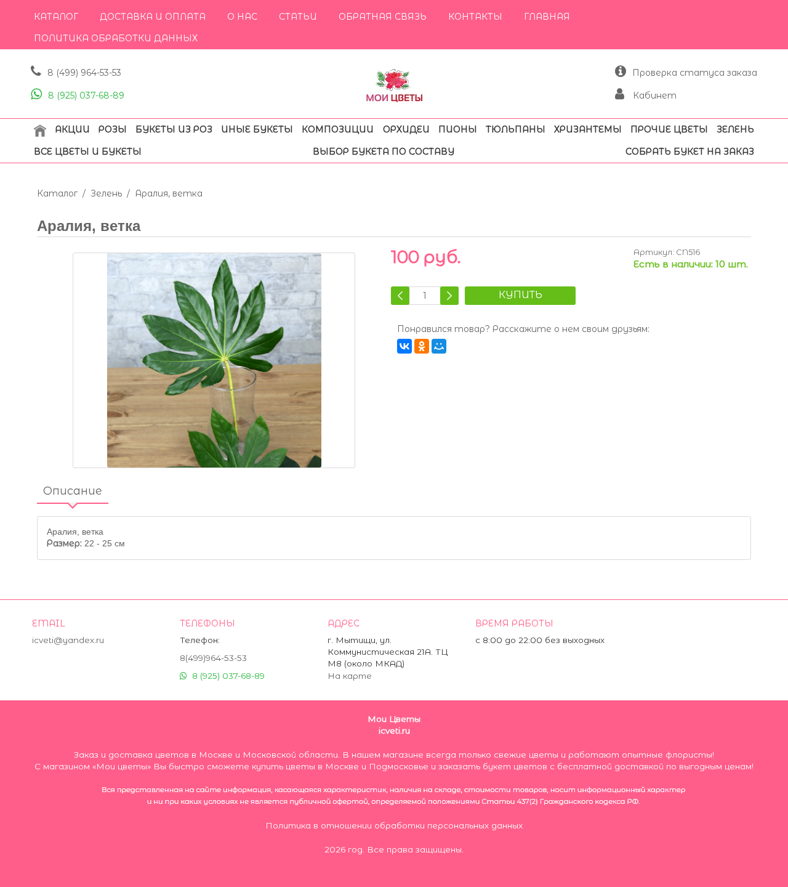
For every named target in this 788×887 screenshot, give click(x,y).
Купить (520, 295)
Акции (72, 129)
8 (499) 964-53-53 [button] (84, 72)
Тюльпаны (515, 129)
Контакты (475, 16)
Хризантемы (588, 129)
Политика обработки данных (116, 38)
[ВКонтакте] (404, 346)
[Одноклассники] (421, 346)
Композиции (338, 129)
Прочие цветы (669, 129)
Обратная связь (383, 16)
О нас (242, 16)
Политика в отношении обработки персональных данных (394, 825)
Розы (112, 129)
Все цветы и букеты (88, 151)
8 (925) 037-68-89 (86, 95)
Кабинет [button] (653, 95)
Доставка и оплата (153, 16)
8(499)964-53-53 (213, 658)
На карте (350, 676)
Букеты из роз (173, 129)
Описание (72, 491)
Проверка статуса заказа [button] (694, 72)
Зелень (735, 129)
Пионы (457, 129)
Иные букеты (257, 129)
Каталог (56, 16)
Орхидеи (406, 129)
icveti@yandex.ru (68, 640)
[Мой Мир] (439, 346)
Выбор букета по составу (383, 151)
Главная (547, 16)
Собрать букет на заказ (689, 151)
